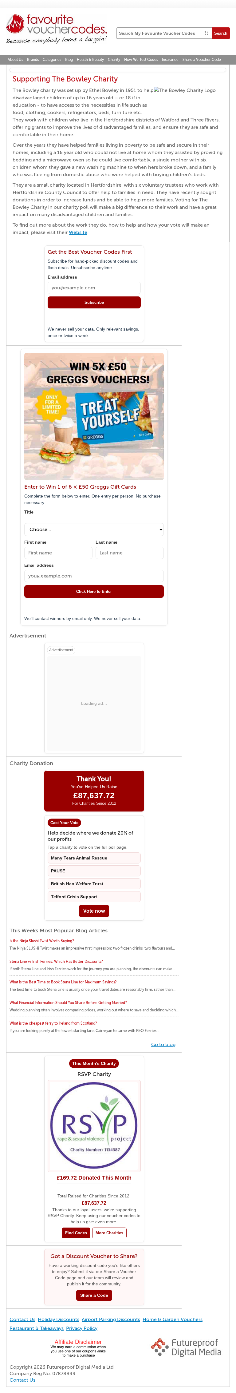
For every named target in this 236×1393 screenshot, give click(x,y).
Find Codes (76, 1233)
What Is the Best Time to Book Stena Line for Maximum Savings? (63, 982)
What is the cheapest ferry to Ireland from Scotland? (53, 1023)
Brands (33, 60)
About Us (15, 60)
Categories (52, 60)
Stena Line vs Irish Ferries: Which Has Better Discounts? (56, 961)
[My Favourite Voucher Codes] (56, 30)
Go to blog (163, 1044)
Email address (62, 277)
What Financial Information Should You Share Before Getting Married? (68, 1003)
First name (35, 542)
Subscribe (94, 302)
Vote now (94, 911)
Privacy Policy (81, 1328)
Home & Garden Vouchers (173, 1319)
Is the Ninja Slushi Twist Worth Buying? (42, 941)
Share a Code (94, 1295)
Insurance (170, 60)
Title (28, 512)
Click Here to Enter (94, 591)
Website (78, 232)
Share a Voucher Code (202, 60)
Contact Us (22, 1319)
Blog (69, 60)
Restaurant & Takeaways (37, 1328)
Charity (114, 60)
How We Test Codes (141, 60)
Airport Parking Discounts (111, 1319)
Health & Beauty (90, 60)
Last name (106, 542)
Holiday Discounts (58, 1319)
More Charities (109, 1233)
